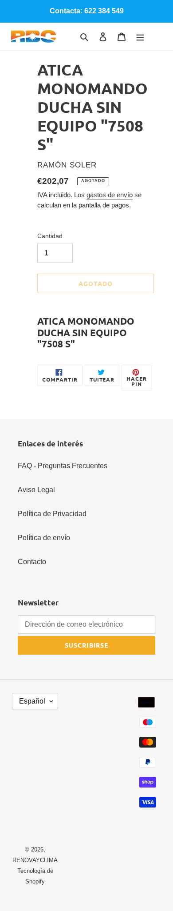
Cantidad (50, 235)
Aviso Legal (36, 489)
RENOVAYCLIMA (35, 860)
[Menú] (140, 36)
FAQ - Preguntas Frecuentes (62, 465)
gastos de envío (109, 195)
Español (32, 701)
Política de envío (44, 537)
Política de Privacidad (52, 513)
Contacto (32, 561)
